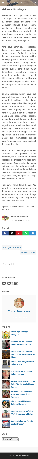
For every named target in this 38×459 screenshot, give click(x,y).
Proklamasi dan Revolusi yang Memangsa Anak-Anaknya (21, 394)
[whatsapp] (25, 233)
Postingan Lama (28, 252)
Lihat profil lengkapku (19, 317)
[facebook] (5, 233)
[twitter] (12, 233)
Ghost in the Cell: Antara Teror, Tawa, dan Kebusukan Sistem (23, 354)
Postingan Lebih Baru (12, 247)
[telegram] (32, 233)
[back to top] (34, 454)
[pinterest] (19, 233)
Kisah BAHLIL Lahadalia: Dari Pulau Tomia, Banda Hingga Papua (23, 384)
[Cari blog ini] (35, 2)
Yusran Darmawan (19, 311)
